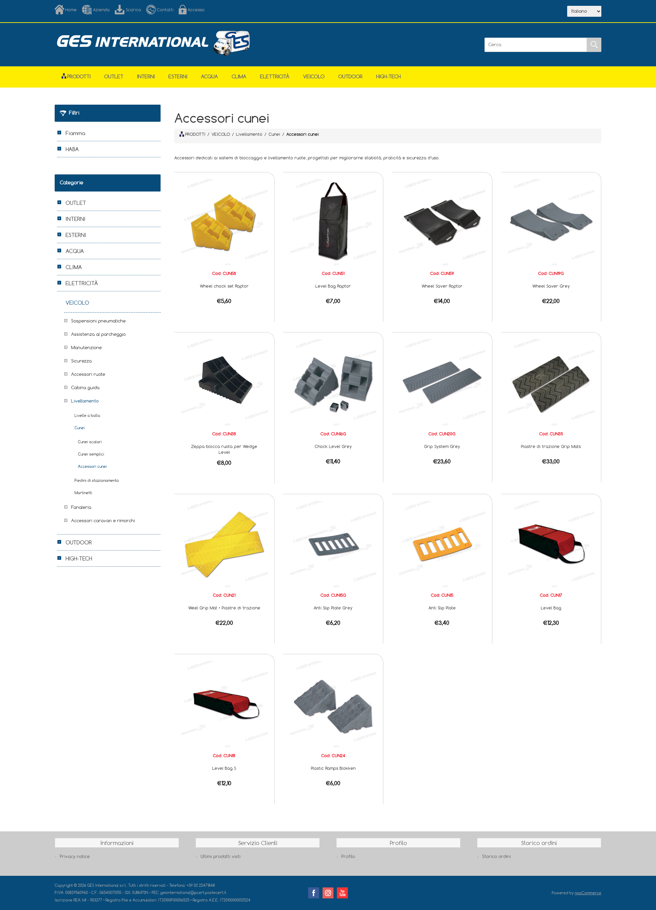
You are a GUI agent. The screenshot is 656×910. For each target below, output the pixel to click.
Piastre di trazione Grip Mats (551, 446)
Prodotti (79, 76)
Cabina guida (85, 387)
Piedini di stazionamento (96, 480)
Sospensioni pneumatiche (98, 321)
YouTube (342, 892)
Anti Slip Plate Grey (333, 607)
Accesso (196, 9)
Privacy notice (75, 856)
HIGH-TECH (388, 76)
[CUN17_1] (551, 543)
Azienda (101, 9)
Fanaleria (81, 507)
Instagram (328, 892)
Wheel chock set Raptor (224, 286)
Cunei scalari (90, 441)
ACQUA (209, 76)
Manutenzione (86, 347)
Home (71, 9)
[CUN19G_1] (551, 221)
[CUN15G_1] (333, 543)
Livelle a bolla (87, 415)
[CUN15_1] (442, 543)
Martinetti (83, 492)
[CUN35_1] (551, 382)
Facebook (313, 892)
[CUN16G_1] (333, 382)
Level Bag (551, 607)
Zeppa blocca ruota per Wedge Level (224, 449)
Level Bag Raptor (333, 286)
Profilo (348, 856)
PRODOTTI (195, 134)
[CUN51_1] (333, 221)
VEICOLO (314, 76)
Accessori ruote (88, 374)
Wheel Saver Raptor (442, 286)
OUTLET (113, 76)
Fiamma (75, 133)
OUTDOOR (350, 76)
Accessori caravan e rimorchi (103, 520)
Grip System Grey (442, 446)
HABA (72, 149)
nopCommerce (588, 892)
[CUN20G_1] (442, 382)
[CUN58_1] (224, 221)
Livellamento (85, 401)
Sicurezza (81, 361)
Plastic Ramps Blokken (333, 768)
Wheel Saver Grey (551, 286)
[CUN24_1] (333, 704)
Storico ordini (496, 856)
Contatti (165, 9)
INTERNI (146, 76)
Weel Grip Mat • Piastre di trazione (224, 607)
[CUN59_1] (442, 221)
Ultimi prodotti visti (221, 856)
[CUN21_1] (224, 543)
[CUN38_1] (224, 382)
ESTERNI (177, 76)
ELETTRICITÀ (274, 76)
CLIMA (239, 76)
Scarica (133, 9)
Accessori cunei (92, 466)
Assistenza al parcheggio (98, 334)
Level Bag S (224, 768)
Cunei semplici (91, 454)
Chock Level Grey (333, 446)
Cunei (79, 427)
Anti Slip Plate (442, 607)
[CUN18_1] (224, 704)
